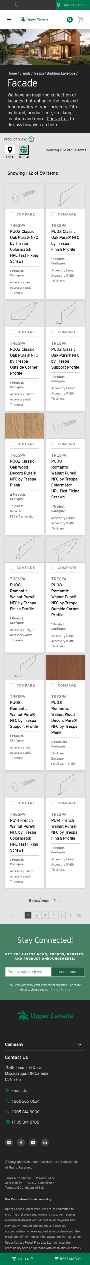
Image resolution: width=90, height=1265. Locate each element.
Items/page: (39, 900)
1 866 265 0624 (26, 1101)
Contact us (57, 118)
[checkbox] (12, 214)
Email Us (19, 1090)
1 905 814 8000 (26, 1112)
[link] (11, 915)
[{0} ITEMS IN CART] (81, 20)
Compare (25, 214)
